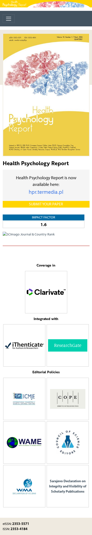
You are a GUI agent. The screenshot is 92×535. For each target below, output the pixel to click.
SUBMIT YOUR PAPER (46, 204)
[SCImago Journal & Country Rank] (29, 234)
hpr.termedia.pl (46, 192)
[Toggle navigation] (9, 18)
